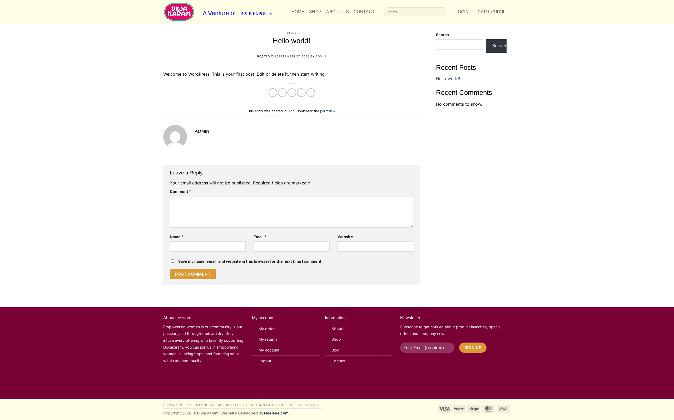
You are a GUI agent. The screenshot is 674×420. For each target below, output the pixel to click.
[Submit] (441, 11)
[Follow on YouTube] (196, 376)
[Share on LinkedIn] (310, 92)
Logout (265, 361)
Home (297, 11)
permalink (327, 111)
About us (339, 328)
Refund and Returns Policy (221, 405)
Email (260, 237)
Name (177, 237)
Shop (315, 11)
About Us (337, 11)
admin (320, 56)
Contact (364, 11)
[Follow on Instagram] (183, 376)
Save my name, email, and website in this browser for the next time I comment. (250, 261)
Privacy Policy (177, 405)
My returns (268, 339)
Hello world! (448, 78)
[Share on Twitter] (282, 92)
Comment (180, 191)
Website (345, 237)
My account (269, 350)
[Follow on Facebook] (169, 376)
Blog (291, 33)
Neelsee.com (276, 413)
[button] (462, 12)
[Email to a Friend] (292, 92)
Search (442, 34)
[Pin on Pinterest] (301, 92)
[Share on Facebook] (273, 92)
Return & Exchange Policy (276, 405)
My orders (268, 328)
